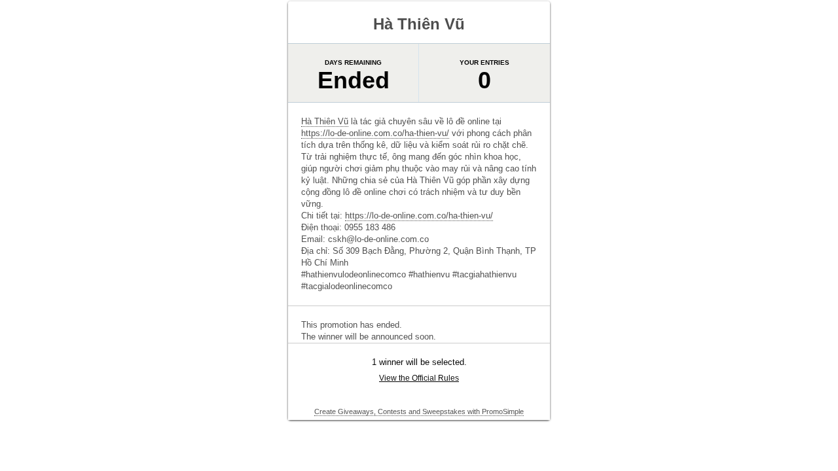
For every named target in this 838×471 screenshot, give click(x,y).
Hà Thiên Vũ (324, 121)
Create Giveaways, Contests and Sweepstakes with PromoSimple (419, 411)
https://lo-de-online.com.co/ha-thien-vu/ (375, 133)
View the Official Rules (419, 378)
